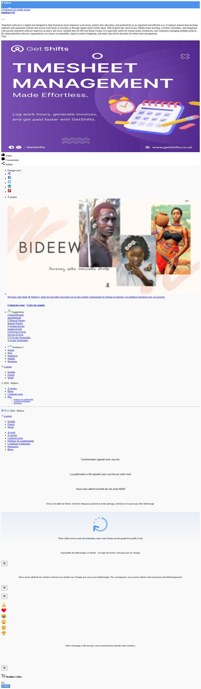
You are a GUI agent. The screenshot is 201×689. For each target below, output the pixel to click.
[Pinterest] (104, 191)
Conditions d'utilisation (22, 401)
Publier (6, 686)
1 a (3, 19)
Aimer (8, 155)
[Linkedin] (104, 186)
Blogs (10, 391)
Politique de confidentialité (23, 399)
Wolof (11, 377)
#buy (10, 353)
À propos (12, 388)
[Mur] (104, 174)
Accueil (11, 432)
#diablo (11, 358)
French (11, 375)
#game (11, 350)
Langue (8, 366)
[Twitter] (104, 182)
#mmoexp (12, 355)
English (11, 372)
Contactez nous (15, 394)
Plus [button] (10, 397)
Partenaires (18, 403)
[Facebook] (104, 178)
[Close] (4, 563)
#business (12, 361)
